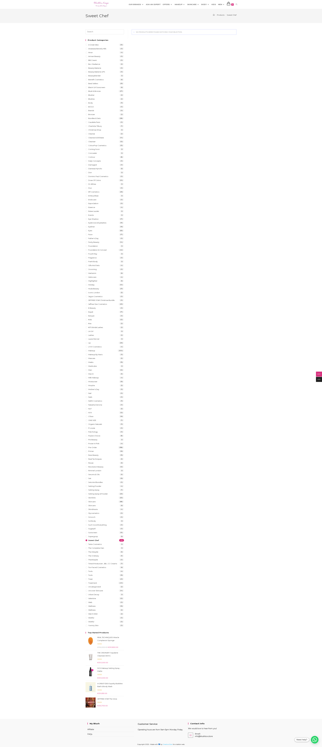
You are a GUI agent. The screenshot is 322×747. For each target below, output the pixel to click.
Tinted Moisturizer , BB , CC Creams (102, 564)
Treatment (92, 583)
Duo (90, 188)
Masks (90, 362)
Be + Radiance (94, 64)
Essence (91, 207)
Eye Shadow (93, 219)
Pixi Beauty (92, 440)
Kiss (89, 323)
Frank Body (93, 261)
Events (91, 215)
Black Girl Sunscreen (96, 87)
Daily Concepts (94, 161)
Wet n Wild (92, 614)
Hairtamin (92, 273)
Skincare (92, 502)
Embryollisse (93, 196)
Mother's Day (93, 389)
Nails (90, 397)
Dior (90, 172)
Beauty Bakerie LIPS (96, 72)
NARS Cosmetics (95, 401)
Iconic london (94, 293)
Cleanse (91, 134)
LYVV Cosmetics (95, 347)
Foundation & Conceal (97, 250)
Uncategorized (94, 587)
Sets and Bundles (95, 482)
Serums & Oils (93, 474)
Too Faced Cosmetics (97, 567)
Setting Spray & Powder (98, 494)
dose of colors (94, 180)
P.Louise (91, 428)
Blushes (91, 99)
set (89, 478)
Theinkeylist (93, 560)
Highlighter (92, 281)
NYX (90, 413)
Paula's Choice (94, 436)
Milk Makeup (93, 378)
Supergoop (93, 536)
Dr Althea (92, 184)
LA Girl (90, 331)
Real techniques (95, 459)
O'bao (90, 416)
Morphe (91, 385)
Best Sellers (93, 83)
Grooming (92, 269)
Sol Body (92, 521)
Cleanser (92, 142)
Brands (91, 110)
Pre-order (92, 447)
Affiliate (90, 729)
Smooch (91, 517)
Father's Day (93, 238)
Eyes (90, 231)
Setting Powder (94, 486)
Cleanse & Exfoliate (96, 138)
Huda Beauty (93, 289)
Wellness (91, 606)
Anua (90, 52)
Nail (89, 393)
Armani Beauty (94, 56)
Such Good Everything (97, 525)
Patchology (93, 432)
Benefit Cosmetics (96, 80)
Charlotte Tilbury (95, 126)
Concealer (92, 153)
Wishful (91, 618)
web (90, 602)
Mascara (91, 358)
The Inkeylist (93, 552)
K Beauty (92, 308)
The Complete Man (96, 548)
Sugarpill (91, 529)
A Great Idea (93, 45)
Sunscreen (92, 533)
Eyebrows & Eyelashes (97, 223)
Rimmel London (94, 471)
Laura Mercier (93, 339)
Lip (89, 343)
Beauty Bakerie (94, 68)
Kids (90, 320)
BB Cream (92, 60)
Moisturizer (92, 382)
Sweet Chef (231, 15)
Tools (90, 571)
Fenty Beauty (93, 242)
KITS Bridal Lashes (95, 327)
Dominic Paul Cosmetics (98, 176)
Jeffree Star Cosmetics (97, 304)
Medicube (92, 366)
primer (91, 451)
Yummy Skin (93, 625)
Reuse (90, 463)
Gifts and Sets (93, 265)
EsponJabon (93, 203)
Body (90, 103)
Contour (91, 157)
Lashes (91, 335)
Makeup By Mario (95, 355)
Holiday (91, 285)
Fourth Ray (92, 254)
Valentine (92, 598)
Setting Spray (93, 490)
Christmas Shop (94, 130)
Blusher (91, 95)
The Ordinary (93, 556)
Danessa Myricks (95, 169)
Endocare (92, 200)
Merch (91, 374)
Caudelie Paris (94, 122)
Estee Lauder (93, 211)
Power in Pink (93, 444)
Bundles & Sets (94, 118)
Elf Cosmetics (93, 192)
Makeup (91, 351)
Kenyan (91, 316)
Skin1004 (92, 498)
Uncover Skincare (95, 591)
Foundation (93, 246)
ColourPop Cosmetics (97, 145)
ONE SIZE (92, 420)
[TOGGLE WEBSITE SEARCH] (236, 4)
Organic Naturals (95, 424)
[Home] (214, 15)
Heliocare (92, 277)
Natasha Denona (95, 405)
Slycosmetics (93, 513)
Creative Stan (168, 744)
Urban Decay (93, 595)
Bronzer (91, 114)
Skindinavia (93, 509)
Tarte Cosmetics (95, 544)
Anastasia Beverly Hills (97, 49)
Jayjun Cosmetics (95, 296)
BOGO (91, 107)
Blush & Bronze (94, 91)
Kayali (90, 312)
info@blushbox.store (204, 736)
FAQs (89, 734)
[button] (314, 739)
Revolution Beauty (95, 467)
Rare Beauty (93, 455)
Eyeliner (91, 227)
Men (90, 370)
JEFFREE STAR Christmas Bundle (101, 300)
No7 (90, 409)
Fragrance (92, 258)
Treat (90, 579)
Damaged (92, 165)
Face (90, 234)
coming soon (94, 149)
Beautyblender (94, 76)
